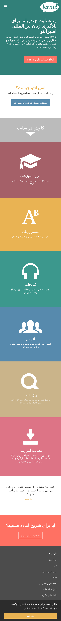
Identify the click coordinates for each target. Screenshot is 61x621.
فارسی (53, 553)
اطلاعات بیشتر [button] (31, 608)
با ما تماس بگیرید (49, 595)
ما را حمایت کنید (49, 571)
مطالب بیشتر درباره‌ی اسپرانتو (30, 102)
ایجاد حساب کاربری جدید (40, 59)
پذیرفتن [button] (30, 615)
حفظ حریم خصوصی (48, 583)
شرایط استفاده (50, 589)
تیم (55, 565)
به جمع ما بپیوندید (30, 535)
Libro (54, 577)
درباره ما (53, 559)
